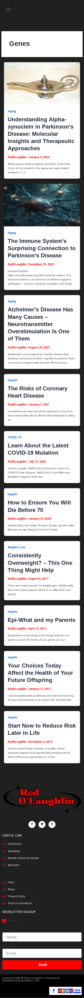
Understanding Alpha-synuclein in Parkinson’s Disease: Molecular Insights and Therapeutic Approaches (41, 134)
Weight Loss (16, 547)
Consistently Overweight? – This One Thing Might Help (40, 562)
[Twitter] (42, 824)
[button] (8, 9)
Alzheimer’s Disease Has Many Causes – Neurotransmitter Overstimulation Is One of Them (40, 324)
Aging (12, 111)
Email (6, 946)
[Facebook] (31, 824)
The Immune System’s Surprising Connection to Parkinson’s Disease (42, 248)
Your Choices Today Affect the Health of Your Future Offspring (40, 672)
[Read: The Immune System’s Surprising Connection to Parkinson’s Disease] (42, 205)
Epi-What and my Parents (41, 620)
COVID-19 (14, 437)
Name (6, 930)
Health (12, 380)
